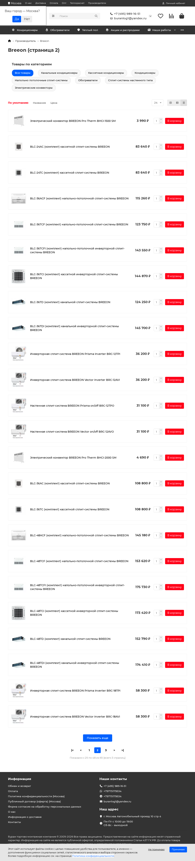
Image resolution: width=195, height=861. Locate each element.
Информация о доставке (25, 816)
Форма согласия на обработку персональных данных (44, 806)
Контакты (14, 822)
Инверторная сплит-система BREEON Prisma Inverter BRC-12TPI (75, 354)
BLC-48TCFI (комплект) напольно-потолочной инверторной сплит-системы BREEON (77, 587)
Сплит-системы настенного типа (130, 80)
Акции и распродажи (125, 30)
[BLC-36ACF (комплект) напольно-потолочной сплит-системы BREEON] (18, 199)
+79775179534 (112, 791)
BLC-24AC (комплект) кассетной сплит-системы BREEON (70, 146)
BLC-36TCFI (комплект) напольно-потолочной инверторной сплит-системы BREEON (77, 250)
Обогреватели (60, 30)
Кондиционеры (27, 30)
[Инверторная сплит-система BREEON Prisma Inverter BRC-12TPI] (18, 354)
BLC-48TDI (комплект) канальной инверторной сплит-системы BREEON (74, 664)
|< (72, 750)
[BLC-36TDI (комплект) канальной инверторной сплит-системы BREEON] (18, 328)
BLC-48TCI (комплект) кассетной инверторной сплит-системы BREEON (74, 613)
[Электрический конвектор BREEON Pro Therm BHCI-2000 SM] (18, 458)
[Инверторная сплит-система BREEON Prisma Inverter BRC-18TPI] (18, 691)
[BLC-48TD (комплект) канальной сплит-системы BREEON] (18, 639)
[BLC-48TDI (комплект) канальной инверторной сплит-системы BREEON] (18, 665)
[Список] (177, 103)
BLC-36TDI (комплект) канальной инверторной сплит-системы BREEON (74, 328)
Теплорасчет (77, 3)
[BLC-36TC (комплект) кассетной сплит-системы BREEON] (18, 509)
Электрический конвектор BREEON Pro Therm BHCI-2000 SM (73, 457)
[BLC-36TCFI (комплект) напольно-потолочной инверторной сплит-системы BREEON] (18, 250)
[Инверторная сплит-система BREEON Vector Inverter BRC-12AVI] (18, 380)
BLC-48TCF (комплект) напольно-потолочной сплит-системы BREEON (79, 561)
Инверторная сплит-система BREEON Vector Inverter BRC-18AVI (75, 716)
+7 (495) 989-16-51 (127, 13)
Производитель (25, 40)
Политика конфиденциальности (93, 855)
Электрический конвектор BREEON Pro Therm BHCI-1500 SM (73, 121)
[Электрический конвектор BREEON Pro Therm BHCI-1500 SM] (18, 121)
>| (122, 750)
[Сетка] (170, 103)
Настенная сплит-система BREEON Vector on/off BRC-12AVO (72, 431)
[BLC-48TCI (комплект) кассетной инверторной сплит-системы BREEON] (18, 613)
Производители (97, 3)
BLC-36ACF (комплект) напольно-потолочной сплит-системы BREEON (79, 198)
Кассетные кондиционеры (106, 72)
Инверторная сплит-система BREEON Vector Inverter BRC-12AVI (75, 380)
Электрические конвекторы (34, 87)
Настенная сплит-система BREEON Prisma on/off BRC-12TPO (72, 405)
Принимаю (178, 849)
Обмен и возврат (19, 785)
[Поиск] (96, 16)
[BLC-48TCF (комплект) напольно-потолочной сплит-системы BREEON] (18, 561)
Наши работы (161, 30)
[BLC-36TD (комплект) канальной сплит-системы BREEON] (18, 302)
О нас (28, 3)
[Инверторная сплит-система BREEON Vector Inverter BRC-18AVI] (18, 717)
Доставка (40, 3)
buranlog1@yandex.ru (130, 18)
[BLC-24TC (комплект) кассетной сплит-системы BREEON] (18, 173)
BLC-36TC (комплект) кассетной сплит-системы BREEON (69, 509)
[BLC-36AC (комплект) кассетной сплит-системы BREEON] (18, 484)
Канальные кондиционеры (59, 72)
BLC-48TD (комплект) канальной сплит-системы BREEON (70, 639)
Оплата (54, 3)
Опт (64, 3)
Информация (19, 779)
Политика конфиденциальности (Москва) (36, 796)
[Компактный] (184, 103)
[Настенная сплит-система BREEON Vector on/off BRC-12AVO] (18, 432)
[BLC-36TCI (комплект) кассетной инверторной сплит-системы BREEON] (18, 276)
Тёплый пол (90, 30)
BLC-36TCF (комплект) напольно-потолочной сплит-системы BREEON (79, 224)
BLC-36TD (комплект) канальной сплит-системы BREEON (70, 302)
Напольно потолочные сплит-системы (41, 80)
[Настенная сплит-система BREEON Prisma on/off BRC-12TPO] (18, 406)
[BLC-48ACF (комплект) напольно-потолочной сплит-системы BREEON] (18, 535)
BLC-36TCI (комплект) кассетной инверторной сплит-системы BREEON (74, 276)
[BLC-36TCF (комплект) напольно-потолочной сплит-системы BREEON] (18, 224)
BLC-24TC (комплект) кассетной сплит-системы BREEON (69, 172)
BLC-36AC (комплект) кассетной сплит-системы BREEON (70, 483)
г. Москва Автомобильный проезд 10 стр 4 (132, 816)
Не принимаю (156, 849)
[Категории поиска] (53, 16)
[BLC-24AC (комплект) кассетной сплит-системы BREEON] (18, 147)
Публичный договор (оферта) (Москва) (34, 801)
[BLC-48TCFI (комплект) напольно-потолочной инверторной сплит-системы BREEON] (18, 587)
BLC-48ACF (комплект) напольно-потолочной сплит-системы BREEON (79, 535)
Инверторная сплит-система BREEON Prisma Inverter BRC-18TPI (75, 690)
